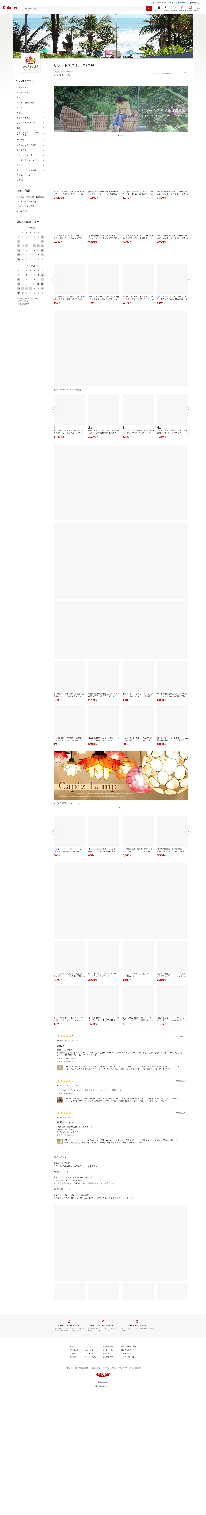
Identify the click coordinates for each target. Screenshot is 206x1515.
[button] (196, 9)
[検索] (149, 15)
